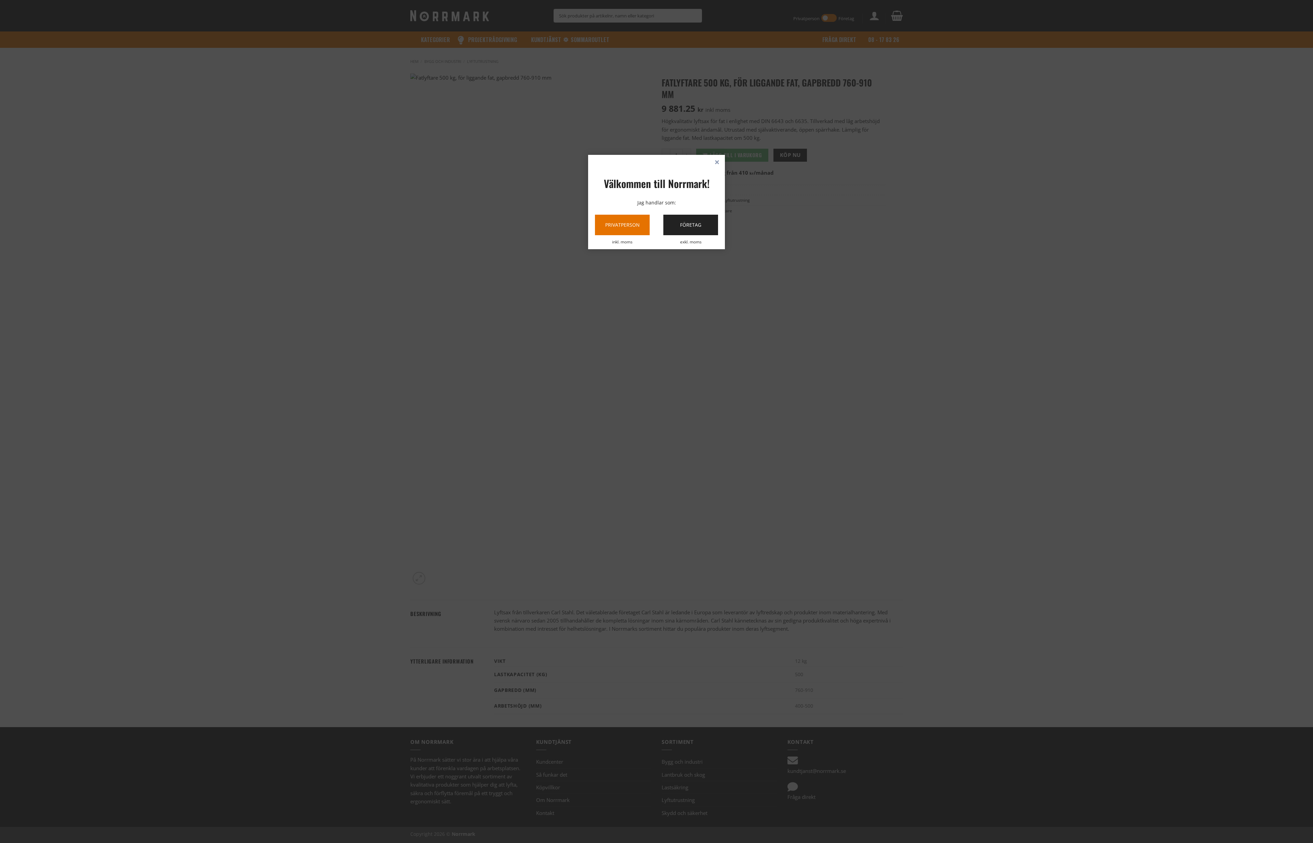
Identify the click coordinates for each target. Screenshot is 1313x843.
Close (717, 163)
